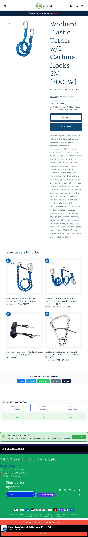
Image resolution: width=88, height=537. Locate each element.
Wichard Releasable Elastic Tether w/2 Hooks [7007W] (21, 300)
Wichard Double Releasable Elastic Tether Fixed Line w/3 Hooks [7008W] (61, 301)
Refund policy (49, 514)
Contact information (46, 516)
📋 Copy (66, 381)
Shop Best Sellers (8, 466)
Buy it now (66, 127)
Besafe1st (13, 514)
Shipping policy (31, 516)
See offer (55, 13)
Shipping (53, 96)
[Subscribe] (33, 494)
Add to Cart (44, 534)
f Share (21, 381)
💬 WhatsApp (43, 381)
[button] (5, 6)
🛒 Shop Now (79, 437)
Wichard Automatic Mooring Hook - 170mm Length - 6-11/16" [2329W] (62, 354)
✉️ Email (55, 381)
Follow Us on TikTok (15, 449)
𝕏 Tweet (31, 381)
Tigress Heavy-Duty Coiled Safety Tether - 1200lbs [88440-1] (24, 353)
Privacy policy (61, 514)
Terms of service (73, 514)
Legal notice (59, 516)
